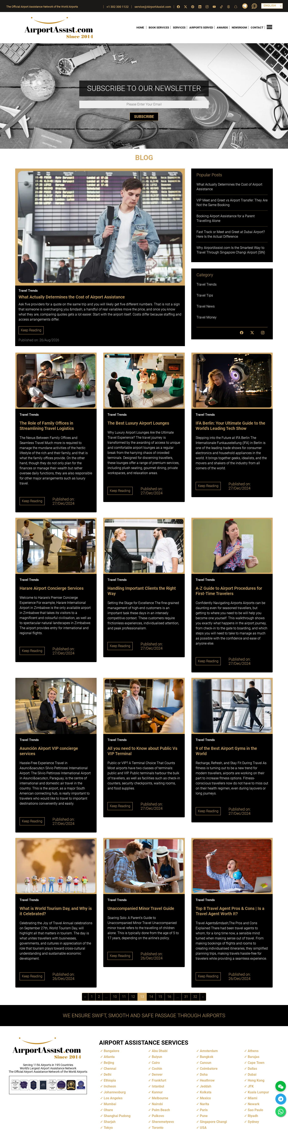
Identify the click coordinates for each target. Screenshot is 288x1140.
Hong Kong (256, 1080)
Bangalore (111, 1051)
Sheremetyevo (163, 1122)
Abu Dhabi (159, 1051)
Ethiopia (110, 1080)
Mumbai (110, 1104)
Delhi (107, 1075)
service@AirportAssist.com (153, 6)
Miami (252, 1098)
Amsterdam (209, 1051)
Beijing (109, 1063)
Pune (204, 1116)
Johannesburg (115, 1092)
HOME (140, 27)
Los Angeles (113, 1098)
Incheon (110, 1086)
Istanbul (158, 1086)
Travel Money (206, 317)
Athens (253, 1051)
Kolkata (205, 1092)
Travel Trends (206, 284)
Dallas (252, 1069)
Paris (204, 1110)
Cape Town (256, 1063)
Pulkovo (158, 1116)
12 (133, 997)
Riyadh (253, 1116)
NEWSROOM (239, 27)
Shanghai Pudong (117, 1116)
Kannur (157, 1092)
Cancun (205, 1063)
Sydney (253, 1122)
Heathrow (207, 1080)
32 (195, 997)
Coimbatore (209, 1069)
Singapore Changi (213, 1122)
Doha (204, 1075)
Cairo (156, 1063)
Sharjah (110, 1122)
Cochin (157, 1069)
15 (160, 997)
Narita (204, 1104)
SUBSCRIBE (144, 116)
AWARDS (222, 27)
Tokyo (108, 1128)
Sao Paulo (255, 1110)
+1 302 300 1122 (117, 6)
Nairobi (157, 1104)
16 (169, 997)
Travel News (205, 306)
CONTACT (257, 27)
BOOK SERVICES (159, 27)
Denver (157, 1075)
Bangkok (206, 1057)
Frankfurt (159, 1080)
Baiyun (157, 1057)
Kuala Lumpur (258, 1092)
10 (115, 997)
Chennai (110, 1069)
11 (124, 997)
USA (203, 1128)
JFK (251, 1086)
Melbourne (160, 1098)
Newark (254, 1104)
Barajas (253, 1057)
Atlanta (109, 1057)
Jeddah (205, 1086)
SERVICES (179, 27)
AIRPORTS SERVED (201, 27)
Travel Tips (204, 295)
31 (186, 997)
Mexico (205, 1098)
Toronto (157, 1128)
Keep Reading (31, 330)
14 (151, 997)
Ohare (108, 1110)
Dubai (252, 1075)
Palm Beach (161, 1110)
